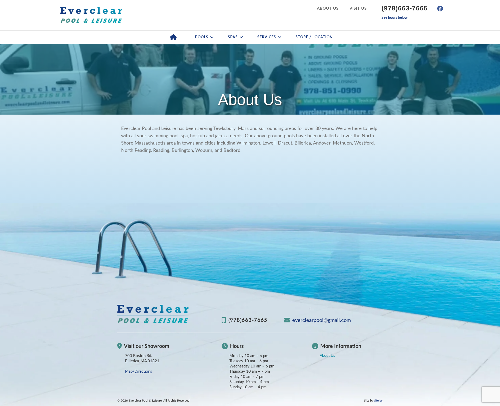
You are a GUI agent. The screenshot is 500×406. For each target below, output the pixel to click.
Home (173, 37)
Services (266, 37)
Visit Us (358, 8)
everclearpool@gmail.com (321, 320)
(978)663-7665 (405, 8)
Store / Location (314, 37)
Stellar (378, 400)
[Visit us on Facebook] (440, 8)
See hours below (395, 18)
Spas (233, 37)
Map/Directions (138, 371)
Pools (201, 37)
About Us (328, 8)
